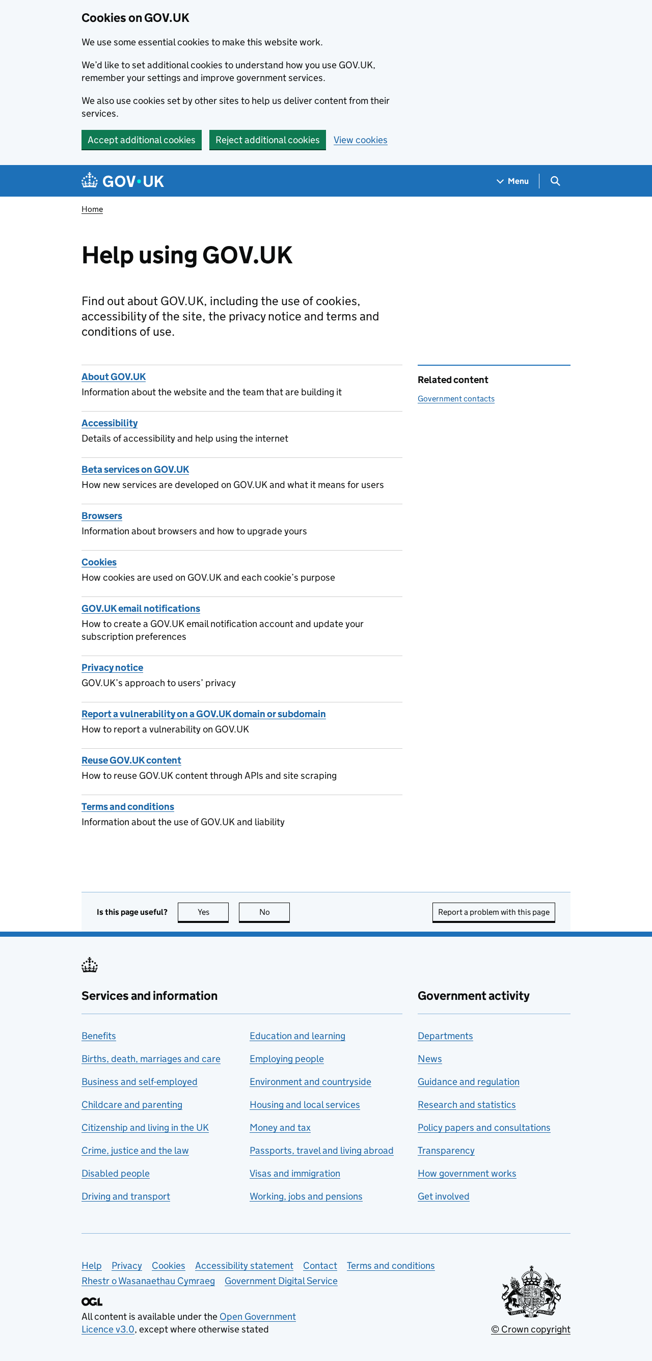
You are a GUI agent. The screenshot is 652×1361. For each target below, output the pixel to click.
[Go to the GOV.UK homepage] (123, 181)
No (274, 912)
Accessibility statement (244, 1265)
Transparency (446, 1150)
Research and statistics (467, 1104)
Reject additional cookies (267, 140)
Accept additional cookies (142, 140)
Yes (213, 912)
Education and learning (297, 1036)
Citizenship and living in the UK (145, 1127)
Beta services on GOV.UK (135, 469)
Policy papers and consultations (484, 1127)
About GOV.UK (114, 377)
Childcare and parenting (132, 1104)
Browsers (102, 516)
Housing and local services (305, 1104)
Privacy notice (112, 667)
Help (92, 1265)
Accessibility (110, 423)
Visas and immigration (295, 1173)
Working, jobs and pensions (306, 1196)
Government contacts (456, 398)
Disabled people (116, 1173)
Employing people (287, 1059)
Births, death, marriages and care (151, 1059)
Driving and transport (126, 1196)
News (430, 1059)
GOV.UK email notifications (141, 608)
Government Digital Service (281, 1281)
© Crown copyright (530, 1329)
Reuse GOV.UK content (131, 760)
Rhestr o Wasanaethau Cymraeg (148, 1281)
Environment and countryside (310, 1081)
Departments (445, 1036)
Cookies (99, 562)
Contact (320, 1265)
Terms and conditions (128, 806)
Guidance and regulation (469, 1081)
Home (92, 209)
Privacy (127, 1265)
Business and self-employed (140, 1081)
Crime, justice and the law (135, 1150)
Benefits (99, 1036)
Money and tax (280, 1127)
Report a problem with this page (494, 912)
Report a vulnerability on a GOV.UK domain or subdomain (204, 714)
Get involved (444, 1196)
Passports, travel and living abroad (322, 1150)
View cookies (361, 140)
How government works (467, 1173)
